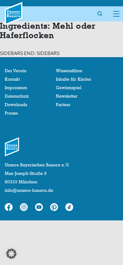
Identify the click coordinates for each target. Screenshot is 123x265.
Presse (11, 113)
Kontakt (12, 79)
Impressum (16, 87)
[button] (11, 253)
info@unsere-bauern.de (29, 190)
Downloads (16, 104)
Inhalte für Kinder (73, 79)
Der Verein (15, 70)
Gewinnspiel (68, 87)
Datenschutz (17, 96)
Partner (63, 104)
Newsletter (67, 96)
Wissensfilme (69, 70)
